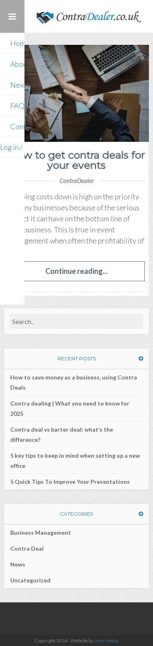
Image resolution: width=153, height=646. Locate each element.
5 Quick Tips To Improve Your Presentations (70, 481)
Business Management (40, 532)
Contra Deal (27, 548)
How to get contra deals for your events (77, 160)
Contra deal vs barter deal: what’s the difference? (61, 434)
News (17, 564)
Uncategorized (30, 580)
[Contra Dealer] (88, 16)
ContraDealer (77, 180)
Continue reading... (76, 271)
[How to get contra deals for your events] (76, 93)
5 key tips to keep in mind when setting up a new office (75, 460)
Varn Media (106, 640)
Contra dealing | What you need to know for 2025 (69, 408)
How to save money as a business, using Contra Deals (73, 382)
